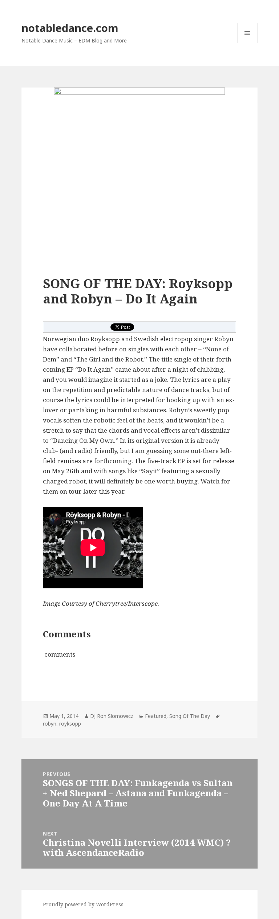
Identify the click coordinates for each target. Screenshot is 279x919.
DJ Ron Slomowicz (111, 715)
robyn (49, 723)
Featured (155, 715)
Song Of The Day (189, 715)
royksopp (70, 723)
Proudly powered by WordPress (83, 904)
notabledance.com (69, 28)
